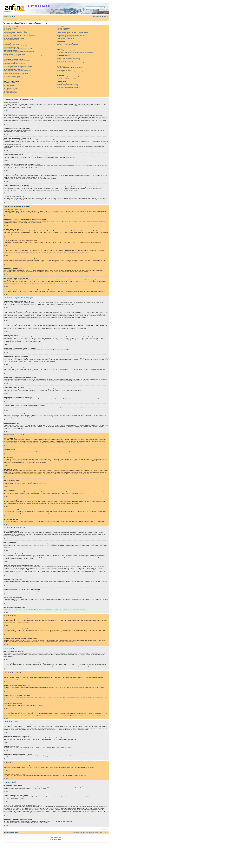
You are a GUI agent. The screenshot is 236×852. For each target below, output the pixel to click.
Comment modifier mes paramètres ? (12, 44)
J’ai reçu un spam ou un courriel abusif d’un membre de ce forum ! (71, 45)
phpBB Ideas (79, 796)
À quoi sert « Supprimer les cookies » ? (12, 39)
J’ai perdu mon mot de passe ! (10, 36)
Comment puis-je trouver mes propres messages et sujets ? (70, 62)
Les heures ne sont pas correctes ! (11, 47)
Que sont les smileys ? (9, 85)
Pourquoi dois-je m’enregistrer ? (11, 28)
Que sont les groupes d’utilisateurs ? (65, 31)
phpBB (86, 252)
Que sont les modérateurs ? (63, 29)
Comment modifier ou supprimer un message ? (14, 62)
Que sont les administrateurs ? (63, 28)
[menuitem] (13, 16)
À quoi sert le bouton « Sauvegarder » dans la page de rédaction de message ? (21, 74)
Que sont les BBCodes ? (9, 82)
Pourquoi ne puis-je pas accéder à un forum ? (14, 69)
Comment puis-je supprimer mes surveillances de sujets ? (70, 71)
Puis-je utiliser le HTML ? (9, 84)
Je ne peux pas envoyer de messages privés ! (67, 43)
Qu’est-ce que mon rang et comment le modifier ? (15, 54)
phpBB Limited (43, 787)
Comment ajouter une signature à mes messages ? (15, 63)
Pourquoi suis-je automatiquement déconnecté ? (14, 38)
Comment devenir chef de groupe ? (64, 33)
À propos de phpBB (35, 788)
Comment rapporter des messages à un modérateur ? (16, 73)
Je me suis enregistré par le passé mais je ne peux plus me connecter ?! (20, 35)
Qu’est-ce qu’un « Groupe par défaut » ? (66, 36)
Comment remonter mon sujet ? (11, 77)
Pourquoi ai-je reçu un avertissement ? (12, 72)
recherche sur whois (98, 806)
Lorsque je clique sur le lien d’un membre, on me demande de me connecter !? (23, 55)
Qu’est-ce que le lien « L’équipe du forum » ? (66, 38)
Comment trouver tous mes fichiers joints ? (66, 78)
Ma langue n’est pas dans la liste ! (11, 50)
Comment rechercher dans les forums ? (66, 57)
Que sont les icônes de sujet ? (10, 94)
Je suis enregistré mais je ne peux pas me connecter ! (16, 32)
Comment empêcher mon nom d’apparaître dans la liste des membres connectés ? (22, 45)
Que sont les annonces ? (9, 89)
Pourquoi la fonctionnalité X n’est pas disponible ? (68, 84)
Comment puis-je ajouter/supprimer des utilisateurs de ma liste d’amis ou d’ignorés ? (75, 52)
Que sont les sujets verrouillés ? (11, 92)
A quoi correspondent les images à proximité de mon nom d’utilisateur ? (19, 51)
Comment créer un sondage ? (10, 64)
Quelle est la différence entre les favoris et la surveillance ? (70, 67)
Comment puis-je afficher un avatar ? (12, 53)
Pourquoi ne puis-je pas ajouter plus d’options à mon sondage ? (18, 66)
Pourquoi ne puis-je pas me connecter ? (12, 33)
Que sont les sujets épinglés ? (10, 91)
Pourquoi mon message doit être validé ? (13, 76)
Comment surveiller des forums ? (64, 70)
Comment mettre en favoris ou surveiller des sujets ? (68, 69)
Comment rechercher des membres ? (65, 61)
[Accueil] (15, 7)
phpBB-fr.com (58, 837)
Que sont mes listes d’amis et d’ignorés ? (66, 50)
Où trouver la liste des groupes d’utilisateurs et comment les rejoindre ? (72, 32)
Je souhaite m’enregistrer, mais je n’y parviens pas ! (15, 31)
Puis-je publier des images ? (10, 86)
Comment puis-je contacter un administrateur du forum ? (69, 87)
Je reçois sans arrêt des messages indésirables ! (68, 44)
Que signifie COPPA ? (8, 29)
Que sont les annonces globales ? (11, 88)
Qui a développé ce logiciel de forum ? (65, 83)
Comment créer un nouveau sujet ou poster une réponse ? (17, 60)
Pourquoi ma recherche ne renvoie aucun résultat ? (68, 58)
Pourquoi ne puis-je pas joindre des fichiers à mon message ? (17, 70)
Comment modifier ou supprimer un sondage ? (14, 67)
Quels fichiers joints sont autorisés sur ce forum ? (68, 76)
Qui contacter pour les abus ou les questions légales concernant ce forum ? (74, 85)
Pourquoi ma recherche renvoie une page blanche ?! (68, 59)
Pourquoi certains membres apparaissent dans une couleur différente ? (72, 35)
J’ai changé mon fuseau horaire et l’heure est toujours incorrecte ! (18, 48)
